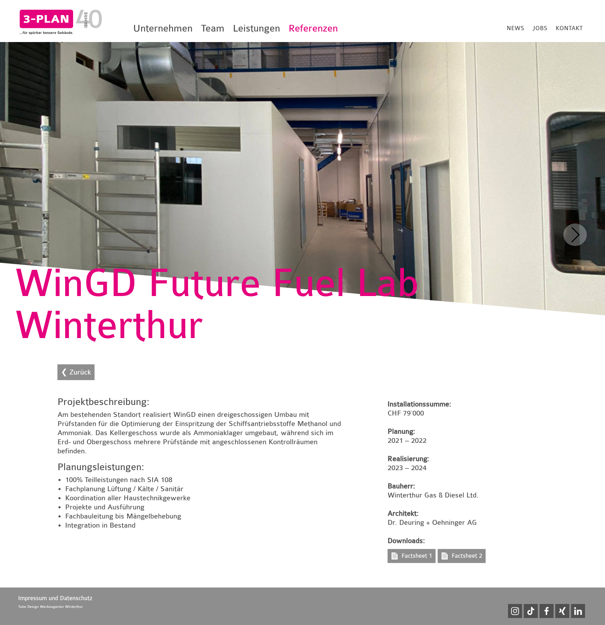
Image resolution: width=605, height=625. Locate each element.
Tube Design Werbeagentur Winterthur (50, 607)
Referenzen (313, 28)
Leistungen (256, 28)
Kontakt (569, 28)
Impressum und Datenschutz (55, 598)
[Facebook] (547, 611)
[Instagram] (515, 611)
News (515, 28)
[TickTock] (531, 611)
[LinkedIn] (578, 611)
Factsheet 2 (467, 555)
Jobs (540, 28)
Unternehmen (163, 28)
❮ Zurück (76, 372)
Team (212, 28)
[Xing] (562, 611)
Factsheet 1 (417, 555)
